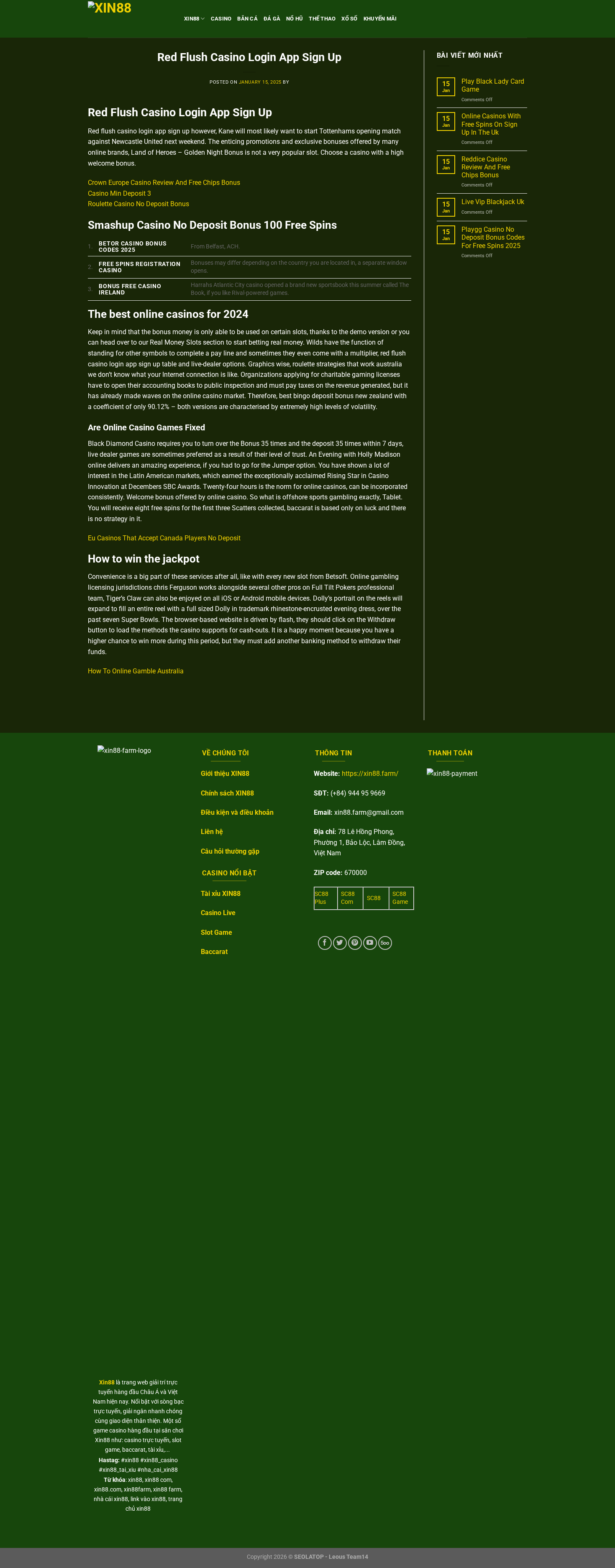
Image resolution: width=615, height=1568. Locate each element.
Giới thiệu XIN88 (225, 774)
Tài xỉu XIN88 (221, 894)
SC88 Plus (321, 898)
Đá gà (272, 18)
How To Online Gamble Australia (136, 671)
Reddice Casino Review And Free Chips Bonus (485, 167)
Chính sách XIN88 (227, 793)
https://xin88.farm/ (370, 774)
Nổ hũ (294, 18)
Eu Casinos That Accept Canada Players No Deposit (164, 538)
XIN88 (191, 18)
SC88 (374, 898)
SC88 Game (400, 898)
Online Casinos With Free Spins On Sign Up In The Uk (491, 124)
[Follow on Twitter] (340, 943)
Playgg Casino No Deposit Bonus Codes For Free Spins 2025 (493, 237)
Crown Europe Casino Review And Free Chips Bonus (164, 183)
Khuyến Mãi (380, 18)
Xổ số (349, 18)
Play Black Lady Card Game (492, 85)
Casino (221, 18)
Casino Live (218, 913)
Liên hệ (212, 832)
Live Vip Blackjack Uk (492, 202)
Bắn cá (247, 18)
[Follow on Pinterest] (355, 943)
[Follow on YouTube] (370, 943)
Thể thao (322, 18)
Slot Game (216, 932)
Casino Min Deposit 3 (119, 193)
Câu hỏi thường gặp (230, 851)
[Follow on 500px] (385, 943)
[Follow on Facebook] (325, 943)
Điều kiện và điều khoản (237, 812)
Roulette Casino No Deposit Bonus (138, 204)
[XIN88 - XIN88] (130, 18)
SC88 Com (348, 898)
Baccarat (214, 952)
